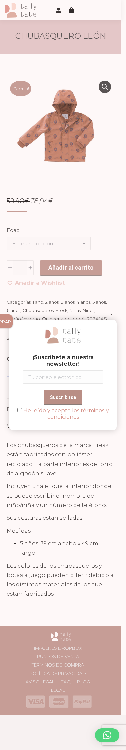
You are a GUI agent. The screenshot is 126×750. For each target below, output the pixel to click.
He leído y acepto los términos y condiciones (66, 413)
